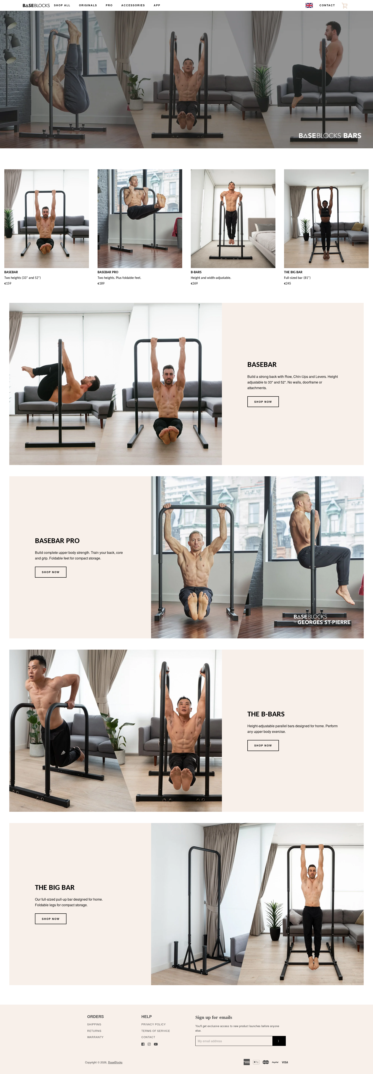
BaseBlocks (115, 1062)
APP (157, 5)
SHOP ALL (62, 5)
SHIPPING (94, 1024)
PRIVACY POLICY (153, 1024)
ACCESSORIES (133, 5)
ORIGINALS (88, 5)
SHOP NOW (263, 402)
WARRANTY (95, 1037)
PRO (109, 5)
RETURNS (94, 1030)
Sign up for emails (213, 1017)
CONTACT (327, 5)
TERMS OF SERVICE (155, 1030)
